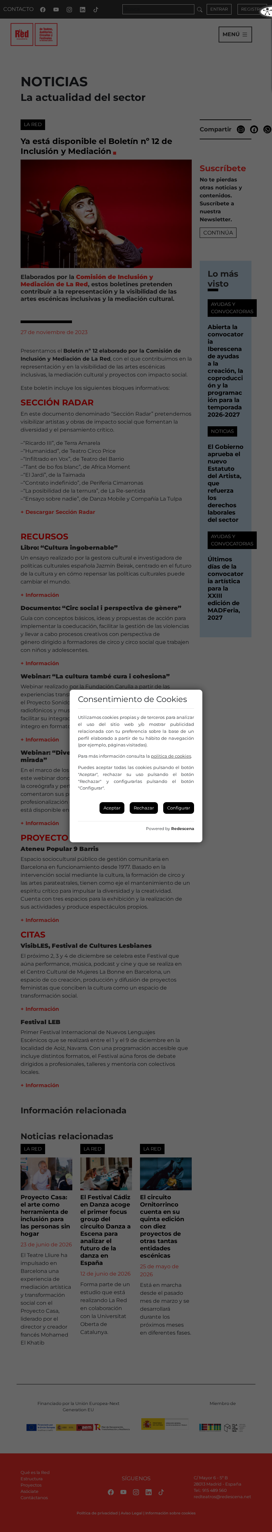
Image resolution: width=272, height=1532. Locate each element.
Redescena (182, 828)
